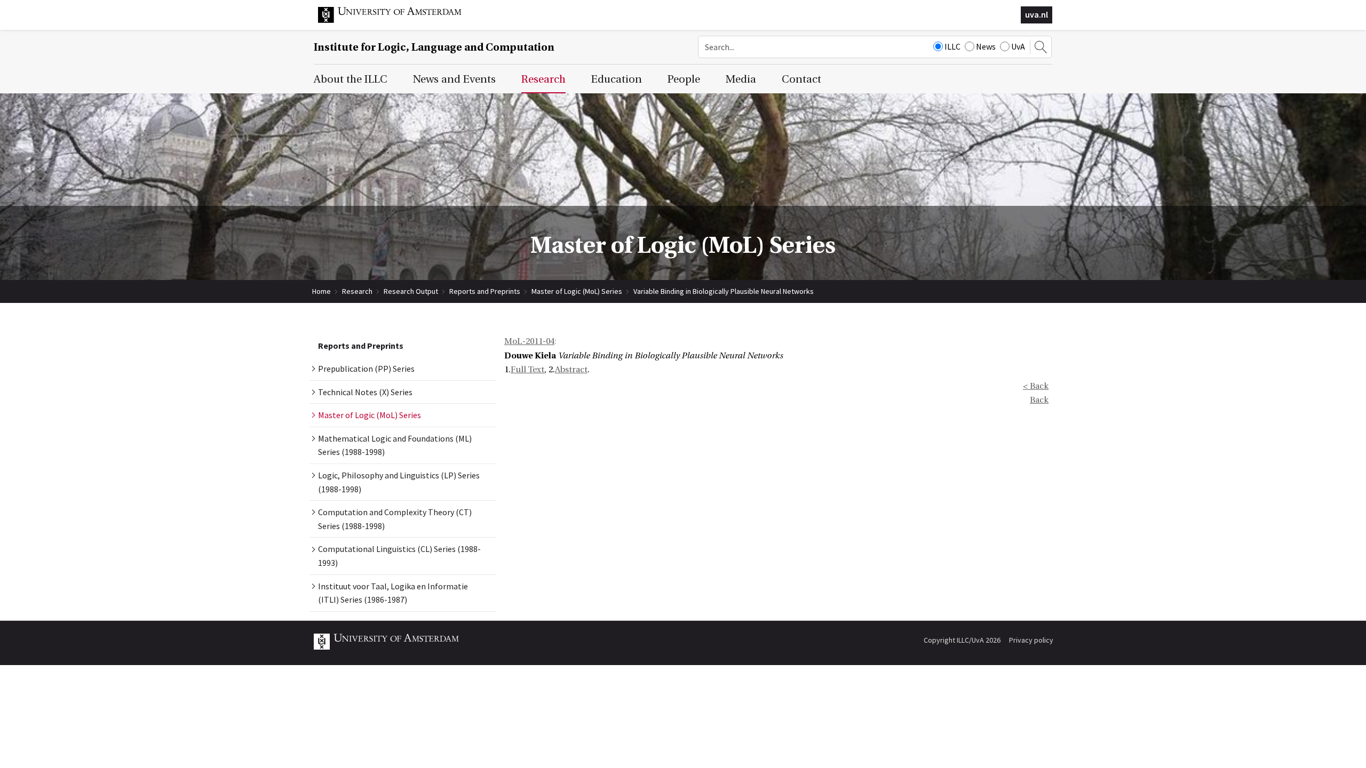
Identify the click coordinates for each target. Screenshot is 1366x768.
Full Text (527, 369)
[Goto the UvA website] (398, 20)
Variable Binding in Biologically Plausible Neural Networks (723, 291)
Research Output (411, 291)
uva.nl (1036, 14)
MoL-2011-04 (529, 341)
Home (321, 291)
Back (1039, 400)
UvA (1018, 46)
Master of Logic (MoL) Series (576, 291)
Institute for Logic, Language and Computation (434, 47)
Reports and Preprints (484, 291)
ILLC (952, 46)
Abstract (571, 369)
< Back (1036, 386)
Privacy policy (1031, 640)
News (986, 46)
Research (357, 291)
